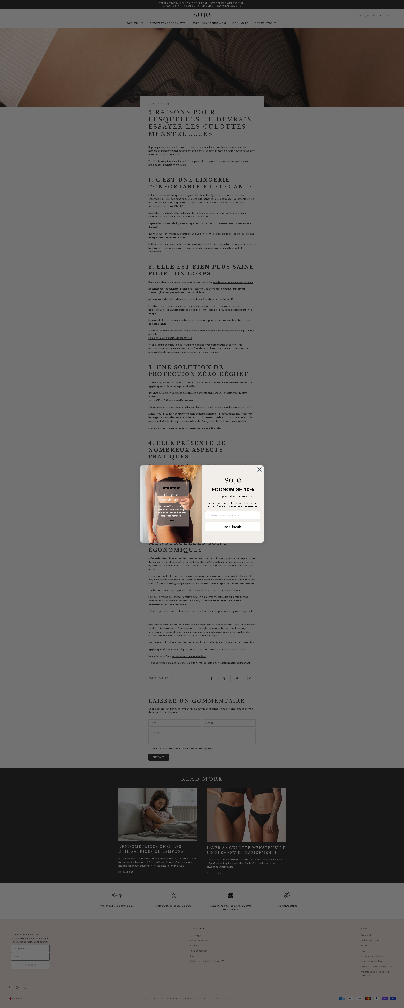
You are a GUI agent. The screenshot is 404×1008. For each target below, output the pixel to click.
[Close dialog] (259, 469)
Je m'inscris (233, 526)
